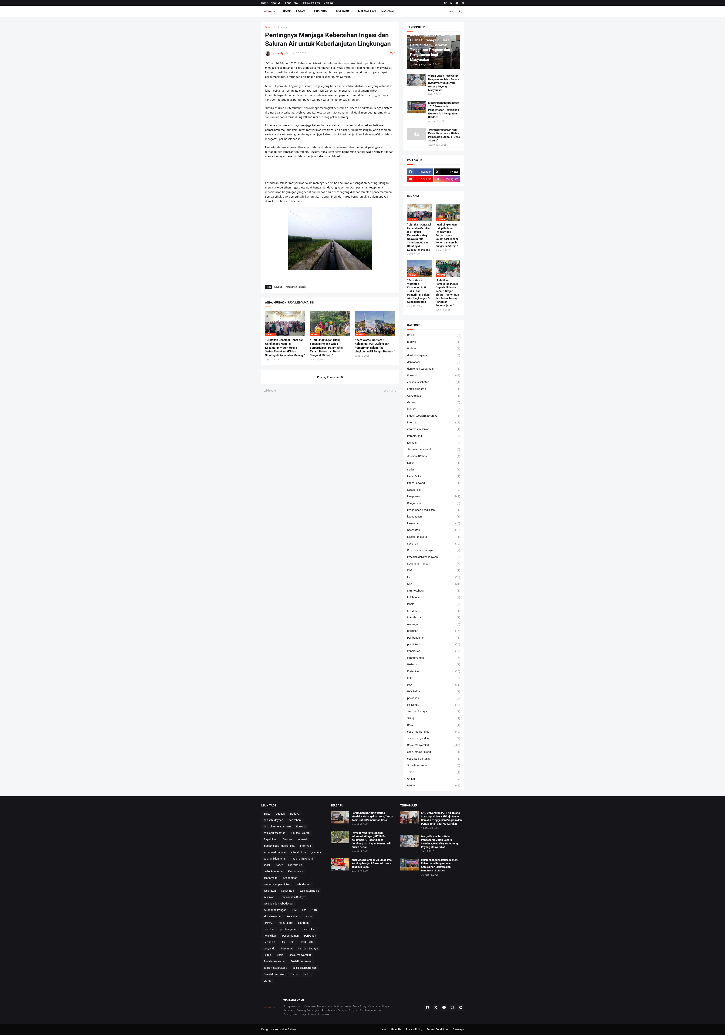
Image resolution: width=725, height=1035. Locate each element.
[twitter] (451, 3)
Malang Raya (367, 11)
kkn (433, 577)
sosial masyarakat (433, 731)
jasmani (433, 442)
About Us (275, 3)
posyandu (433, 698)
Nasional (387, 11)
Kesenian (433, 543)
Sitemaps (328, 3)
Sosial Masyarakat (433, 745)
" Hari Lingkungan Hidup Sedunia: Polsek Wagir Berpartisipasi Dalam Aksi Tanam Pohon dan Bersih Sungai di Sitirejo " (326, 347)
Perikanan (433, 664)
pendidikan (433, 644)
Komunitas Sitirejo (285, 1029)
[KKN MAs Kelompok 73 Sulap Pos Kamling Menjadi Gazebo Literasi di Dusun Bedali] (340, 864)
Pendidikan (433, 651)
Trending (320, 11)
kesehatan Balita (433, 536)
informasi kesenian (433, 429)
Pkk (433, 677)
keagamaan (433, 496)
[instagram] (452, 1007)
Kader (433, 469)
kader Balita (433, 476)
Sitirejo (433, 718)
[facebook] (445, 3)
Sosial (433, 725)
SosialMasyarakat (433, 765)
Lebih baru (270, 390)
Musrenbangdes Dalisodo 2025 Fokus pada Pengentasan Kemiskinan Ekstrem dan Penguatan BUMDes (443, 110)
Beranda (270, 27)
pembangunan (433, 637)
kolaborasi (433, 597)
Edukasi (282, 27)
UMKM (433, 785)
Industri (433, 409)
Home (264, 3)
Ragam (300, 11)
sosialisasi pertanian (433, 758)
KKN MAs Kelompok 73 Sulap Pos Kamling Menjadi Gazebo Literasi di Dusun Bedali (372, 863)
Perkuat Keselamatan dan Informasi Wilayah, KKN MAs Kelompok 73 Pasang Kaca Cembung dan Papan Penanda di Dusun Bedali (371, 840)
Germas (433, 402)
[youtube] (457, 3)
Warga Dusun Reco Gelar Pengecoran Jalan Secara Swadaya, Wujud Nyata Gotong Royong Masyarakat (443, 83)
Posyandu (433, 704)
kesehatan (433, 523)
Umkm (433, 778)
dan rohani (433, 362)
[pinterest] (463, 3)
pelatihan (433, 630)
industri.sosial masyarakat (433, 415)
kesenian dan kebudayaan (433, 556)
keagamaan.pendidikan (433, 509)
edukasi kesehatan (433, 382)
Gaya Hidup (433, 395)
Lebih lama (390, 390)
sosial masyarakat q (433, 751)
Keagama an (433, 489)
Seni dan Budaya (433, 711)
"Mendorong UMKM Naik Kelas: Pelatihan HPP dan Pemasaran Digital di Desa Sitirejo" (444, 135)
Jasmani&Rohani (433, 456)
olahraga (433, 624)
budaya (433, 341)
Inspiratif (342, 11)
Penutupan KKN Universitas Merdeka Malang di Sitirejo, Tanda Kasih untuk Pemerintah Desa (372, 816)
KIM (433, 570)
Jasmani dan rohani (433, 449)
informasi (433, 422)
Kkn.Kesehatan (433, 590)
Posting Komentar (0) (330, 377)
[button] (451, 11)
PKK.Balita (433, 691)
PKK (433, 684)
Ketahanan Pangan (296, 287)
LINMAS (433, 610)
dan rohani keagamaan (433, 368)
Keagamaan (433, 503)
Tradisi (433, 772)
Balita (433, 335)
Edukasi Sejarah (433, 388)
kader (433, 462)
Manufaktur (433, 617)
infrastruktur (433, 435)
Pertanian (433, 671)
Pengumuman (433, 657)
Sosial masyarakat (433, 738)
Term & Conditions (311, 3)
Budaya (433, 348)
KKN (433, 583)
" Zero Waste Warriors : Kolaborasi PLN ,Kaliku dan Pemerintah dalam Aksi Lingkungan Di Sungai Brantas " (375, 345)
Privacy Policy (291, 3)
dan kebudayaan (433, 355)
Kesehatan (433, 529)
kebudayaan (433, 516)
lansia (433, 604)
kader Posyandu (433, 482)
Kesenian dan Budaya (433, 550)
